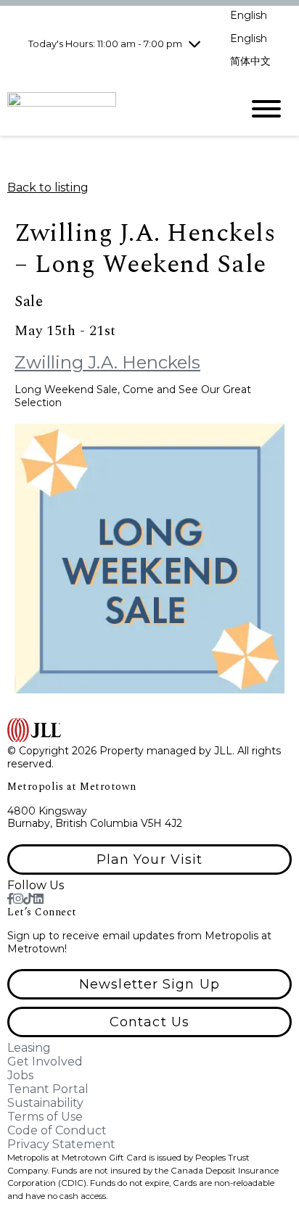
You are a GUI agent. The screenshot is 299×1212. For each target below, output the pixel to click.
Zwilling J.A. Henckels (107, 362)
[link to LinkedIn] (38, 899)
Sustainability (45, 1103)
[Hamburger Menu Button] (266, 108)
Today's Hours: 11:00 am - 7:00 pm (105, 43)
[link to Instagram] (18, 899)
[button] (149, 859)
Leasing (29, 1048)
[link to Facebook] (10, 899)
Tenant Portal (48, 1089)
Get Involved (45, 1061)
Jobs (20, 1075)
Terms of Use (45, 1117)
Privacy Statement (61, 1144)
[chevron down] (194, 43)
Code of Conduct (57, 1130)
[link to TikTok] (28, 899)
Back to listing (48, 187)
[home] (113, 108)
